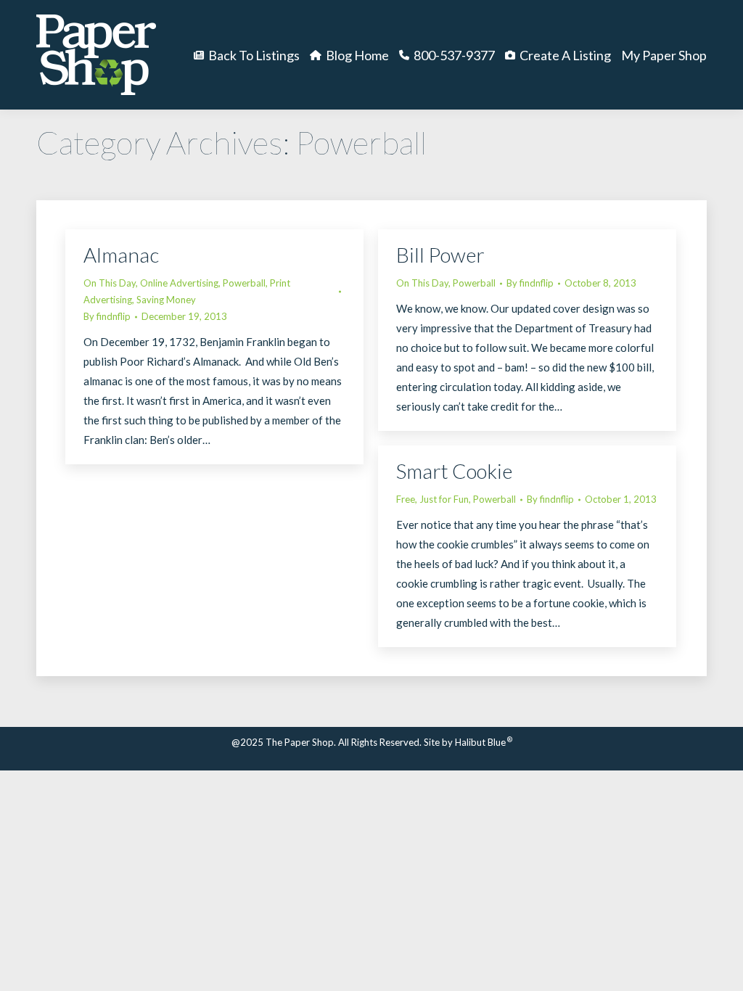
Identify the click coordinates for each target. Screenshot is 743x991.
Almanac (121, 254)
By (107, 316)
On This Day (109, 283)
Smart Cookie (454, 471)
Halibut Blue (483, 742)
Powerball (244, 283)
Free (405, 499)
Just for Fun (444, 499)
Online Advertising (179, 283)
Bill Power (440, 254)
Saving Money (166, 299)
